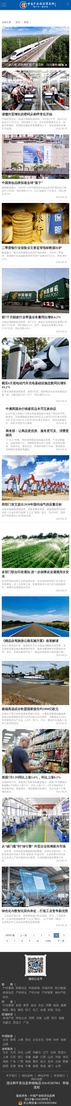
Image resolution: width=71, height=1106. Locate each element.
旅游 (18, 1005)
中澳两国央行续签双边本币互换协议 (31, 408)
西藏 (65, 1061)
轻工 (28, 1009)
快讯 (5, 997)
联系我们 (59, 1075)
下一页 (60, 941)
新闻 (26, 22)
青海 (20, 1066)
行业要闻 (8, 1005)
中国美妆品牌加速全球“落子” (22, 182)
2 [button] (56, 65)
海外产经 (60, 992)
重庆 (35, 1061)
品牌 (5, 1044)
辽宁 (46, 1052)
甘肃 (13, 1066)
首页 (17, 22)
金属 (43, 1009)
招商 (31, 1018)
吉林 (53, 1052)
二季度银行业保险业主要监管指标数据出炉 (32, 247)
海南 (28, 1061)
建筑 (20, 1009)
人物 (20, 1039)
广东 (26, 1022)
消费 (48, 1005)
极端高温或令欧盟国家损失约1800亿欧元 (30, 709)
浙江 (20, 1057)
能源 (56, 1005)
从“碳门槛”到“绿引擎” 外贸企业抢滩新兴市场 (34, 846)
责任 (28, 1039)
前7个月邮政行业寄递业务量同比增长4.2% (31, 317)
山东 (50, 1057)
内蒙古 (7, 1022)
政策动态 (8, 992)
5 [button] (66, 65)
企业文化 (38, 1039)
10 (37, 941)
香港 (43, 1066)
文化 (41, 1005)
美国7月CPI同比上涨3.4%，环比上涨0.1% (31, 777)
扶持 (56, 1039)
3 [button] (60, 65)
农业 (33, 1005)
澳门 (50, 1066)
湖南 (5, 1061)
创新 (63, 1039)
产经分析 (34, 992)
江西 (43, 1057)
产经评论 (21, 992)
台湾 (58, 1066)
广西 (20, 1061)
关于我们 (11, 1075)
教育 (26, 1005)
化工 (35, 1009)
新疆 (35, 1066)
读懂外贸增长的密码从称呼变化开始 (27, 114)
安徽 (28, 1057)
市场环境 (47, 988)
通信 (13, 1009)
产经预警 (47, 992)
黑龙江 (17, 1022)
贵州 (50, 1061)
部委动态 (21, 988)
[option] (35, 47)
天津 (13, 1052)
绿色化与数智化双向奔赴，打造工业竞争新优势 (35, 911)
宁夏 (28, 1066)
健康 (63, 1005)
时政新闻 (34, 988)
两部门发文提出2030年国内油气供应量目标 (32, 504)
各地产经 (8, 1018)
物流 (5, 1009)
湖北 (65, 1057)
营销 (48, 1039)
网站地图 (36, 1079)
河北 (20, 1052)
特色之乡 (21, 1018)
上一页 (23, 935)
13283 (48, 941)
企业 (5, 1039)
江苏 (13, 1057)
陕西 (5, 1066)
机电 (50, 1009)
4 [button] (63, 65)
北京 (5, 1052)
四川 (54, 1018)
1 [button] (53, 65)
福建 (61, 1018)
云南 (58, 1061)
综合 (58, 1009)
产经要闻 (8, 988)
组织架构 (27, 1075)
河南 (39, 1018)
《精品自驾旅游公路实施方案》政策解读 (30, 640)
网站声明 (43, 1075)
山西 (46, 1018)
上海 (5, 1057)
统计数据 (60, 988)
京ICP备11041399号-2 (37, 1099)
